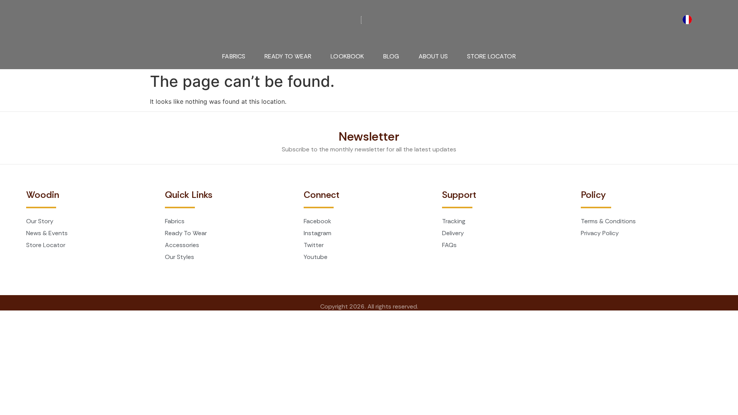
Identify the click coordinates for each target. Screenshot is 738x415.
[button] (33, 15)
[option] (689, 19)
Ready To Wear (287, 56)
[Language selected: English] (689, 19)
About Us (433, 56)
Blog (391, 56)
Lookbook (347, 56)
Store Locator (491, 56)
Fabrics (233, 56)
